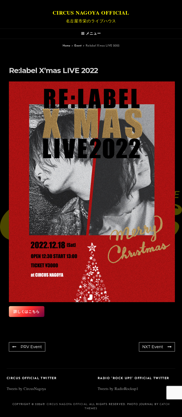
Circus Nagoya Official (91, 12)
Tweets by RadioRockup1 (118, 388)
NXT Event (152, 346)
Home (66, 45)
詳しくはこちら (27, 311)
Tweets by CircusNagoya (26, 388)
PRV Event (31, 346)
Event (78, 45)
